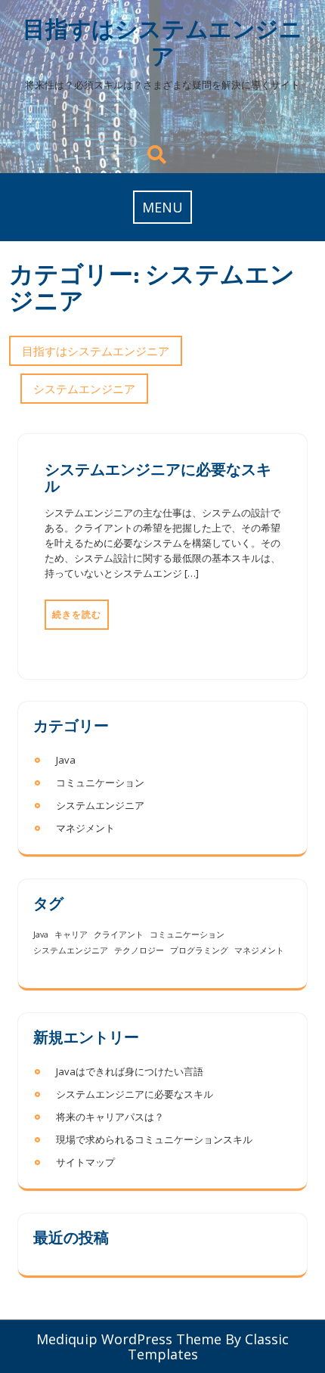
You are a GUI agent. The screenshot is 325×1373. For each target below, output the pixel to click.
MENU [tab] (162, 207)
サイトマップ (85, 1162)
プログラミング (199, 950)
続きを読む (76, 614)
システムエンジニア (84, 388)
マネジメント (85, 828)
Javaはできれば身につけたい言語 (129, 1071)
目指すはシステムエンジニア (162, 42)
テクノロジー (139, 950)
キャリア (71, 934)
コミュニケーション (100, 782)
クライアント (119, 934)
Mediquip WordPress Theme (128, 1339)
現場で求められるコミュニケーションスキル (154, 1139)
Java (66, 760)
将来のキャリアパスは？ (110, 1117)
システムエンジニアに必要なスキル (158, 477)
